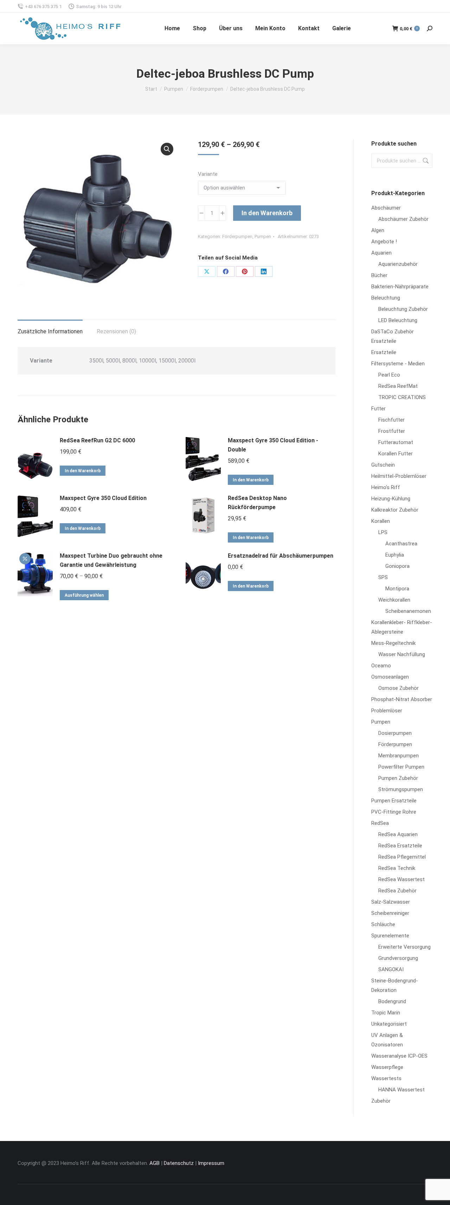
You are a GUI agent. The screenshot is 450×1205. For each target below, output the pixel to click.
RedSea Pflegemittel (402, 857)
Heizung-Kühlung (390, 498)
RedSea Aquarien (398, 834)
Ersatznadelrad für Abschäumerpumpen (280, 555)
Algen (377, 230)
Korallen (380, 521)
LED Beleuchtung (397, 320)
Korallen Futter (395, 453)
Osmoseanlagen (390, 677)
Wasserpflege (387, 1067)
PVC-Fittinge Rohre (393, 812)
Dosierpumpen (395, 733)
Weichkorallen (394, 600)
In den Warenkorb (267, 213)
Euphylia (394, 555)
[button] (167, 149)
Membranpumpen (398, 755)
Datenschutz (179, 1163)
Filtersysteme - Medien (398, 363)
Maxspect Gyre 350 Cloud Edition (103, 498)
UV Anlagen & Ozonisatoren (387, 1040)
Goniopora (397, 566)
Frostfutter (391, 431)
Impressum (211, 1163)
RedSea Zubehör (397, 890)
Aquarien (381, 253)
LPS (382, 532)
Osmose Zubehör (398, 688)
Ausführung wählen (84, 595)
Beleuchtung (385, 298)
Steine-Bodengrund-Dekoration (394, 985)
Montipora (397, 588)
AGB (154, 1163)
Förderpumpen (237, 236)
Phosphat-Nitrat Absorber (401, 699)
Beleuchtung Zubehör (403, 309)
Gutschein (383, 465)
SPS (383, 577)
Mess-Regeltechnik (393, 643)
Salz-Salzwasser (390, 902)
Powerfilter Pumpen (401, 767)
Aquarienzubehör (398, 264)
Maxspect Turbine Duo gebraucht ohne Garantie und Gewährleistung (111, 560)
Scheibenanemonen (408, 611)
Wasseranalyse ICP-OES (399, 1056)
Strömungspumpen (400, 789)
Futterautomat (395, 442)
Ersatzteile (383, 352)
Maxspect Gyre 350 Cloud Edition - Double (273, 445)
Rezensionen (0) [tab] (116, 331)
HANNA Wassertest (401, 1090)
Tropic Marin (385, 1012)
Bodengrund (392, 1001)
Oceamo (381, 665)
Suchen (425, 161)
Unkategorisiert (389, 1024)
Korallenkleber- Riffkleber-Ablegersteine (401, 627)
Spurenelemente (390, 935)
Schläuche (383, 924)
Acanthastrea (401, 543)
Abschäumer (386, 208)
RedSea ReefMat (398, 386)
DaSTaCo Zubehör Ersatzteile (392, 336)
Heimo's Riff (385, 487)
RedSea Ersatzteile (400, 845)
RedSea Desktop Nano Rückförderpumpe (257, 503)
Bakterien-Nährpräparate (400, 286)
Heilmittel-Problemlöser (398, 476)
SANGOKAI (391, 969)
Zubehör (381, 1101)
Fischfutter (391, 420)
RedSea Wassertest (401, 879)
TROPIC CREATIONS (402, 397)
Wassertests (386, 1078)
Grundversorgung (398, 958)
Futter (378, 408)
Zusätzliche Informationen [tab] (50, 331)
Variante (208, 174)
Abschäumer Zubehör (403, 219)
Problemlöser (386, 710)
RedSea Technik (396, 868)
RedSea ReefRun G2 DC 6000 (97, 440)
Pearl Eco (389, 375)
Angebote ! (384, 241)
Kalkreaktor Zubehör (394, 510)
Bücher (379, 275)
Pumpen (263, 236)
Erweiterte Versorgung (404, 947)
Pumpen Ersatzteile (394, 800)
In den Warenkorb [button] (83, 470)
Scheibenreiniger (390, 913)
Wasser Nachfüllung (401, 654)
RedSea (380, 823)
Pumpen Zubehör (398, 778)
